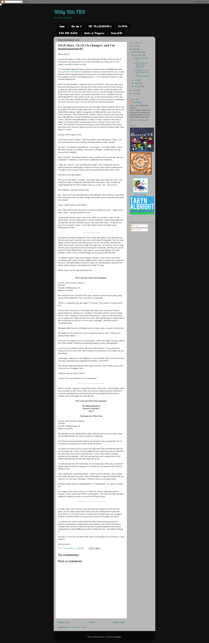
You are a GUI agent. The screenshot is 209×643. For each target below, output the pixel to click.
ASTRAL (123, 26)
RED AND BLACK (68, 33)
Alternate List (115, 72)
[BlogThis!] (92, 548)
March (137, 83)
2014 (135, 49)
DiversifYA (116, 33)
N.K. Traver (96, 77)
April (136, 80)
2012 (135, 94)
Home (62, 26)
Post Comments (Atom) (77, 627)
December (138, 52)
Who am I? (76, 26)
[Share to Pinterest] (99, 548)
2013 (135, 90)
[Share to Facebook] (97, 548)
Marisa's (104, 94)
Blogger (118, 637)
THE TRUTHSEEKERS (100, 26)
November (138, 55)
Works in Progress (94, 33)
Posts (135, 226)
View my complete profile (139, 120)
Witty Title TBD (69, 12)
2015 (135, 46)
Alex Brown (137, 102)
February (138, 86)
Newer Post (64, 622)
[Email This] (90, 548)
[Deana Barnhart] (141, 174)
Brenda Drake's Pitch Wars (68, 72)
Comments (137, 230)
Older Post (118, 622)
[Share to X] (94, 548)
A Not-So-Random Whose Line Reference (141, 65)
